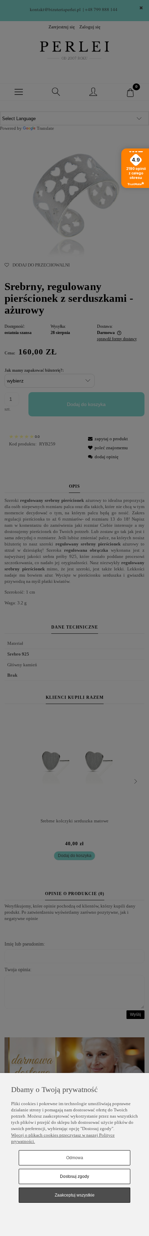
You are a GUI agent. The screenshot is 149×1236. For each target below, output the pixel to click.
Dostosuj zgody (74, 1176)
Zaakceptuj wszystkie (75, 1195)
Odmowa (74, 1157)
